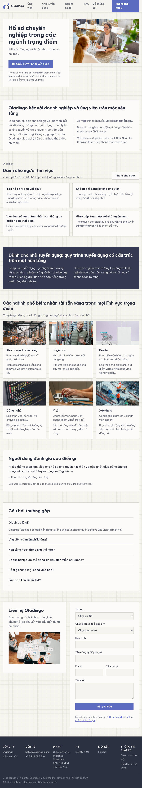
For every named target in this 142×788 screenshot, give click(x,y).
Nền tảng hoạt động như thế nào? (31, 549)
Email (78, 666)
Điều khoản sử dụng (85, 720)
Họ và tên (81, 638)
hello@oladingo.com (37, 751)
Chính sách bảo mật (119, 717)
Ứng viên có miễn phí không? (27, 539)
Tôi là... (79, 609)
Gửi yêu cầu (104, 706)
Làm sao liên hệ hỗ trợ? (24, 580)
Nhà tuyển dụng (48, 5)
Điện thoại (112, 666)
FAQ (86, 3)
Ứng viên (30, 5)
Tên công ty (88, 652)
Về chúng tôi (98, 5)
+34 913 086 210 (35, 756)
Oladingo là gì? (19, 522)
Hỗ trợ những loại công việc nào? (31, 570)
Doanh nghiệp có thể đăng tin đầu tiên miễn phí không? (46, 560)
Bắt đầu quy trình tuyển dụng (30, 64)
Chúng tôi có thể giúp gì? (90, 623)
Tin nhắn (80, 680)
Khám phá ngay (122, 5)
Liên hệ (102, 751)
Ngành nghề (69, 5)
